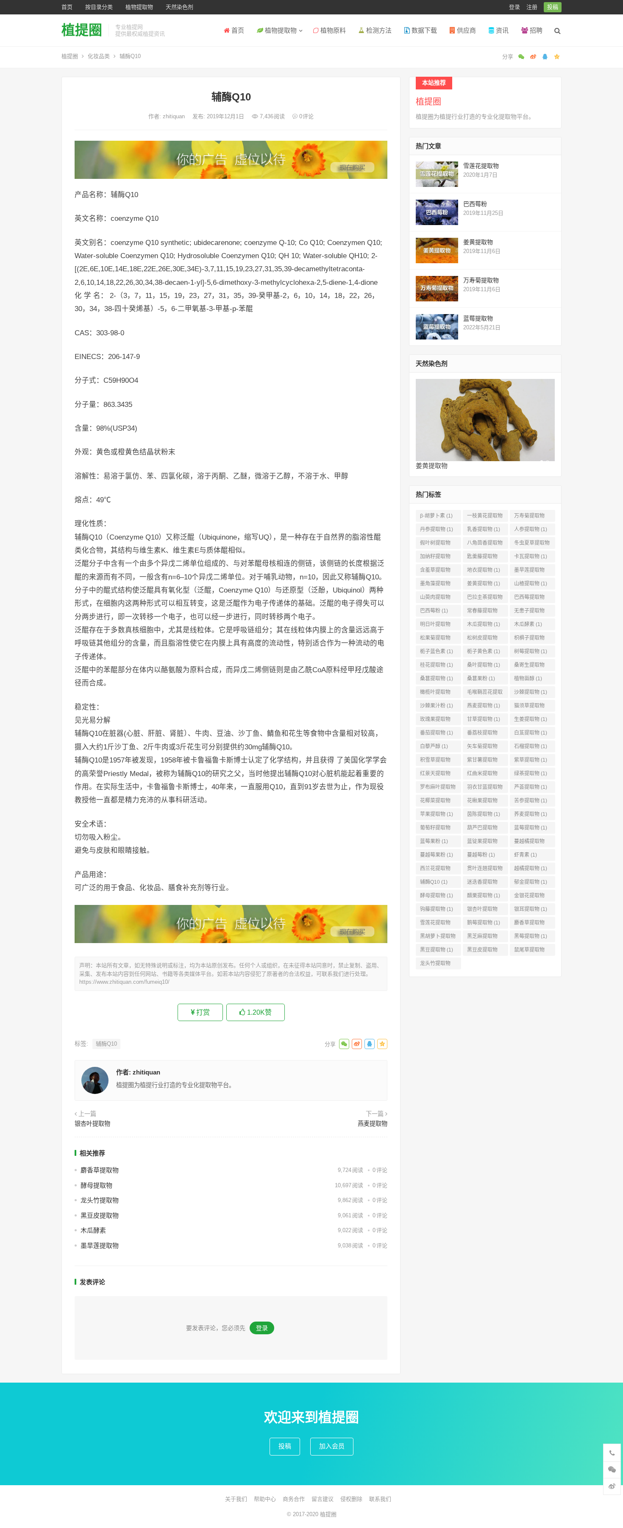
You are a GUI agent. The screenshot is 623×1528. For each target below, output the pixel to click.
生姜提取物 (530, 719)
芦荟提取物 (530, 787)
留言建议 (323, 1499)
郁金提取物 (530, 882)
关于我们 (236, 1499)
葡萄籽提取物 (435, 829)
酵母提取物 (96, 1185)
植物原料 (332, 30)
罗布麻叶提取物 (438, 788)
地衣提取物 (483, 570)
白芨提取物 (530, 733)
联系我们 (380, 1499)
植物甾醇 (528, 679)
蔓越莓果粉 (436, 855)
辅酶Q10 (106, 1044)
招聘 (535, 30)
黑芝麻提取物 (482, 937)
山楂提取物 (530, 584)
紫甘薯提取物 (482, 761)
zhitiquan (174, 116)
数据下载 (423, 30)
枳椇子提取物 (529, 639)
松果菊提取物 (435, 639)
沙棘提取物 (530, 692)
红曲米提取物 (482, 775)
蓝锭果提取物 (482, 842)
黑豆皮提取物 (100, 1215)
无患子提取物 (529, 612)
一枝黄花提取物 (485, 517)
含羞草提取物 (435, 571)
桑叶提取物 (483, 665)
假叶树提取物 (435, 544)
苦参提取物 (530, 801)
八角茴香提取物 (485, 544)
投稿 (552, 7)
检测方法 (378, 30)
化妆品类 (99, 56)
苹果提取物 (436, 814)
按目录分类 (99, 7)
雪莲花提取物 (481, 165)
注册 (531, 7)
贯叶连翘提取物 (485, 870)
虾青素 (525, 855)
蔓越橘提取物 (529, 842)
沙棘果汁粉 (436, 706)
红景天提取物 (435, 775)
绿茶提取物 (530, 774)
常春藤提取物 (482, 612)
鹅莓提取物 (483, 923)
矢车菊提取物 (482, 747)
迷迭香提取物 (482, 883)
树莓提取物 (530, 651)
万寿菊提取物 (481, 280)
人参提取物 (530, 529)
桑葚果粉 (481, 679)
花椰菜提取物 (435, 802)
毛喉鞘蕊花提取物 (485, 693)
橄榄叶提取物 (435, 693)
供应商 (465, 30)
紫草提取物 (530, 760)
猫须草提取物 (529, 707)
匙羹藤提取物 (482, 558)
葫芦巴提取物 (482, 829)
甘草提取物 (483, 719)
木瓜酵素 (93, 1230)
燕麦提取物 (372, 1123)
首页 (66, 7)
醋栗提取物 (483, 896)
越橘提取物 (530, 868)
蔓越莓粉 (481, 855)
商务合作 (294, 1499)
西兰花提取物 (435, 870)
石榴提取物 (530, 746)
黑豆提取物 (436, 950)
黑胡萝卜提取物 (438, 937)
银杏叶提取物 (92, 1123)
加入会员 (332, 1446)
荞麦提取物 (530, 814)
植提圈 (81, 30)
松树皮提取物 (482, 639)
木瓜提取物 (483, 624)
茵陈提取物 (483, 814)
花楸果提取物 (482, 802)
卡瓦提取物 (530, 556)
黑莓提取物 (530, 936)
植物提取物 (139, 7)
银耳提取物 (530, 909)
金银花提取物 (529, 897)
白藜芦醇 (434, 746)
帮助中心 (265, 1499)
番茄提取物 (436, 733)
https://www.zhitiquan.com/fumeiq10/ (124, 982)
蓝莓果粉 (434, 841)
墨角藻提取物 (435, 585)
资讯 (501, 30)
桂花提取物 (436, 665)
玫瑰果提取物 (435, 720)
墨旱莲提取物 (100, 1245)
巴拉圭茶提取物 (485, 598)
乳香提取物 (483, 529)
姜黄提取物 (478, 242)
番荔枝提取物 (482, 734)
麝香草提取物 (100, 1170)
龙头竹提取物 (100, 1200)
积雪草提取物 (435, 761)
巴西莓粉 (475, 203)
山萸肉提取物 (435, 598)
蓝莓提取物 (478, 318)
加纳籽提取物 (435, 558)
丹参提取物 (436, 529)
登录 (514, 7)
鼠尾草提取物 (529, 951)
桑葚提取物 (436, 679)
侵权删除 (351, 1499)
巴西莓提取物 (529, 598)
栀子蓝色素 (436, 651)
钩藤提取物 (436, 909)
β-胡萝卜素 (436, 516)
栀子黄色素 (483, 651)
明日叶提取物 (435, 625)
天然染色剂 (179, 7)
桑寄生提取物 (529, 666)
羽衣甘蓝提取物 (485, 788)
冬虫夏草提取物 (532, 544)
